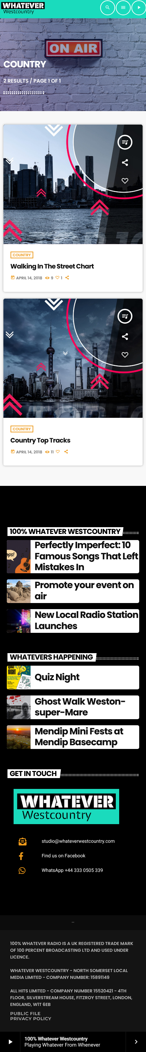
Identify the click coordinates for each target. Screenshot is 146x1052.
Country (22, 255)
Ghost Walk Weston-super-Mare (80, 707)
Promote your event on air (84, 590)
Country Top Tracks (41, 440)
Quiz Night (57, 677)
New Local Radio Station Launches (86, 620)
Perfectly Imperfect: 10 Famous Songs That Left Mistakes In (86, 556)
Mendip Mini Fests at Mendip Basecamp (79, 737)
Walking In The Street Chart (52, 266)
